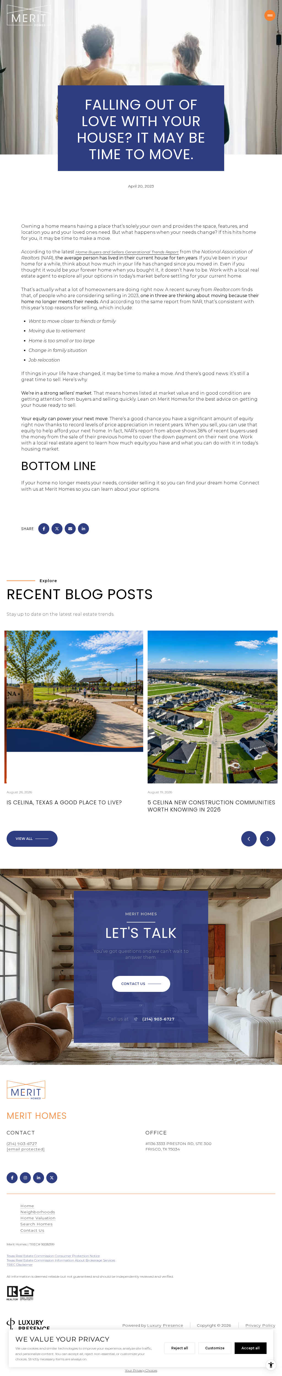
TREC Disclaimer (20, 1265)
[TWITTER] (51, 1177)
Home (27, 1205)
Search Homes (36, 1224)
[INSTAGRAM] (25, 1177)
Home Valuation (38, 1217)
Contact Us (32, 1230)
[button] (141, 984)
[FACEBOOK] (12, 1177)
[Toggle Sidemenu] (269, 15)
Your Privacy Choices (141, 1370)
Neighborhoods (37, 1211)
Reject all (179, 1348)
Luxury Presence (165, 1325)
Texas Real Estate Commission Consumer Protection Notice (53, 1256)
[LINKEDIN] (38, 1177)
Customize (214, 1348)
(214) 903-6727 (158, 1019)
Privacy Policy (260, 1325)
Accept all (251, 1348)
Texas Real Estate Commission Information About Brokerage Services (61, 1260)
